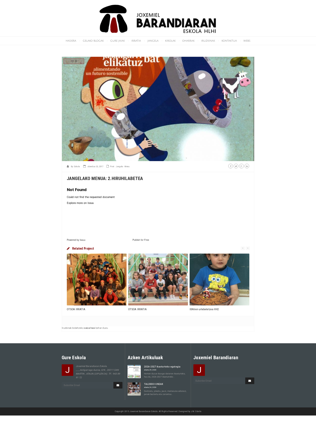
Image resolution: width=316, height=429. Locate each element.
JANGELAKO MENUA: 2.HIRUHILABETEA (105, 178)
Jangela (152, 40)
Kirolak (170, 40)
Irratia (136, 40)
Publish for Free (140, 239)
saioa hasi (89, 328)
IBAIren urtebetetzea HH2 (142, 309)
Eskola (77, 166)
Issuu (82, 239)
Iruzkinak (208, 40)
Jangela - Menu (123, 166)
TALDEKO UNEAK (153, 384)
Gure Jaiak (117, 40)
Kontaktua (229, 40)
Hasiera (71, 40)
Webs (246, 40)
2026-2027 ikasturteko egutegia (162, 366)
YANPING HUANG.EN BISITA (206, 309)
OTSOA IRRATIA (76, 309)
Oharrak (188, 40)
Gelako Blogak (93, 40)
